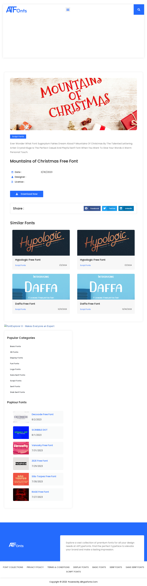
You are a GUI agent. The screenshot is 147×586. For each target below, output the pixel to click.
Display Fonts (16, 357)
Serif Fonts (15, 386)
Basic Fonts (15, 346)
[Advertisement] (73, 36)
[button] (67, 9)
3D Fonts (14, 352)
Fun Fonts (14, 363)
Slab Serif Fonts (17, 392)
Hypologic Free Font (28, 259)
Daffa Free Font (25, 303)
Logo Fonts (15, 369)
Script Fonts (15, 380)
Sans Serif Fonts (17, 375)
